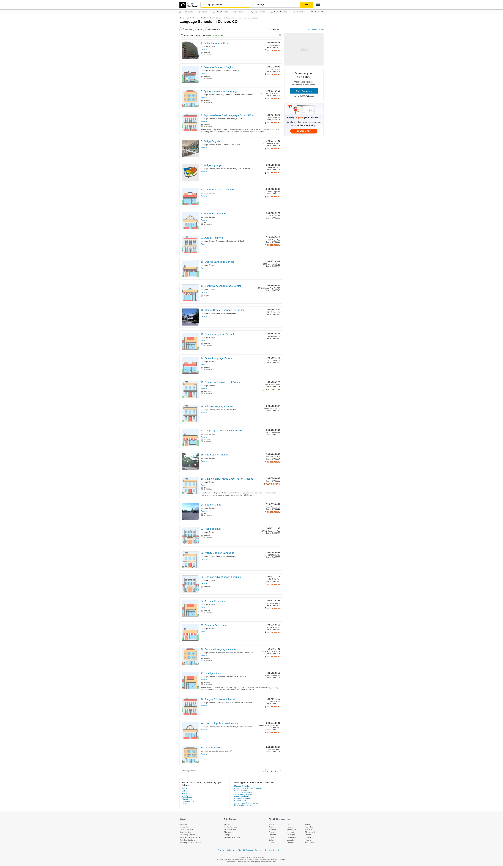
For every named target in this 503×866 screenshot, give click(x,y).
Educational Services (232, 145)
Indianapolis (291, 830)
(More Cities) (285, 819)
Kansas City (291, 832)
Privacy (221, 850)
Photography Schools (243, 799)
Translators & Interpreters (226, 169)
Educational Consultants (225, 119)
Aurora (184, 789)
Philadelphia (309, 837)
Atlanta (271, 824)
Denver (195, 18)
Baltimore (272, 830)
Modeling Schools (241, 797)
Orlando (308, 835)
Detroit (289, 824)
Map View (188, 29)
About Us (183, 824)
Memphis (290, 843)
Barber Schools (240, 801)
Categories (228, 835)
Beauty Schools (240, 790)
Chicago (272, 837)
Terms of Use (270, 850)
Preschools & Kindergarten (226, 241)
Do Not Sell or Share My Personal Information (245, 850)
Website (204, 49)
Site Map (227, 832)
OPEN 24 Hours (216, 35)
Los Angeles (291, 837)
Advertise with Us (186, 830)
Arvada (184, 795)
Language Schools (208, 46)
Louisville (290, 840)
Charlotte (272, 835)
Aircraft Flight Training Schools (246, 803)
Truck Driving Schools (243, 795)
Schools (219, 71)
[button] (318, 5)
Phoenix (308, 840)
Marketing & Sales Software (190, 843)
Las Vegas (291, 835)
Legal (280, 850)
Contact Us (183, 827)
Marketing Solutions (187, 840)
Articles (227, 824)
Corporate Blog (185, 832)
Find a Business (230, 827)
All (201, 29)
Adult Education (207, 18)
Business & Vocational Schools (228, 18)
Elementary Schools (231, 71)
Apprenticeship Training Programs (248, 788)
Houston (290, 827)
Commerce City (188, 801)
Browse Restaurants (232, 837)
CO (188, 18)
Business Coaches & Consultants (250, 727)
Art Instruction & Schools (251, 703)
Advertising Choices (187, 835)
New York (308, 830)
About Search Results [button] (316, 29)
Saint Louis (309, 843)
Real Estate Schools (242, 805)
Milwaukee (309, 827)
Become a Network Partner (190, 837)
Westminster (187, 797)
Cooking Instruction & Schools (228, 703)
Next (279, 770)
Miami (307, 824)
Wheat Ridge (187, 799)
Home (181, 18)
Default (275, 29)
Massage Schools (241, 786)
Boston (271, 832)
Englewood (186, 793)
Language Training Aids (225, 751)
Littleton (185, 791)
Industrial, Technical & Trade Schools (230, 95)
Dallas (271, 840)
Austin (271, 827)
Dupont (184, 803)
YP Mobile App (230, 830)
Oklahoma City (311, 832)
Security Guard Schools (244, 792)
